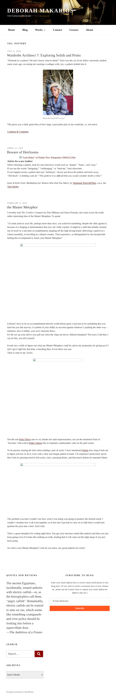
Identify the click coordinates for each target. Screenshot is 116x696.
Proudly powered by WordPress (19, 692)
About (89, 29)
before (85, 450)
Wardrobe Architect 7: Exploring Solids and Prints (44, 55)
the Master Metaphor (22, 207)
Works (39, 29)
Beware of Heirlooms (22, 152)
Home (11, 29)
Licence (73, 29)
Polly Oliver (25, 439)
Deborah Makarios (40, 11)
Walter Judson (35, 443)
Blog (25, 29)
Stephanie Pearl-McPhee (84, 183)
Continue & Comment (17, 131)
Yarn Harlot (12, 186)
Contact (57, 29)
